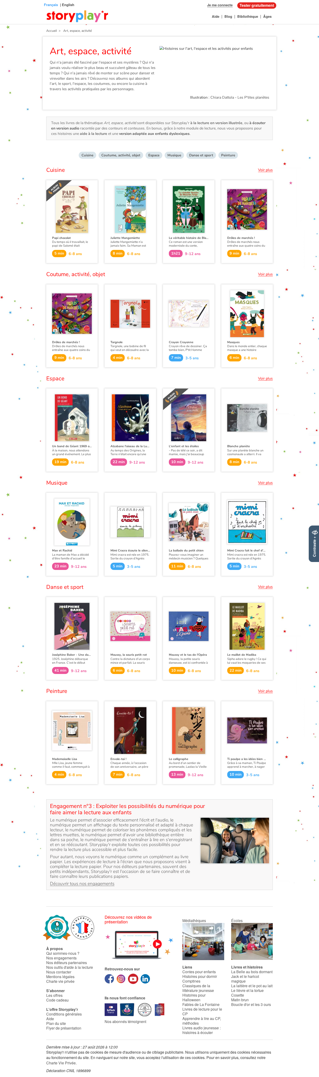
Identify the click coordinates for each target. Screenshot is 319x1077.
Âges (267, 16)
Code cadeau (57, 1000)
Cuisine (87, 155)
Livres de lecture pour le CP (202, 1011)
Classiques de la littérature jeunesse (198, 988)
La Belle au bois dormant (252, 971)
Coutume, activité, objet (120, 155)
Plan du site (56, 1023)
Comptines (191, 981)
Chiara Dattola (222, 97)
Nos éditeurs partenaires (66, 962)
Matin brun (240, 999)
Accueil (51, 31)
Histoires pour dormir (199, 976)
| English (66, 4)
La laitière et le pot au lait (252, 985)
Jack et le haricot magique (245, 979)
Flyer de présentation (63, 1028)
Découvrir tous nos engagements (82, 883)
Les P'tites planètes (253, 97)
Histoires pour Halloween (194, 997)
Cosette (237, 995)
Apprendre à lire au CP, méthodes (201, 1021)
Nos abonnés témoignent (125, 1021)
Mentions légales (60, 976)
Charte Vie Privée (61, 1063)
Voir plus (265, 170)
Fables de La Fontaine (201, 1004)
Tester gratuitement (257, 5)
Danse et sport (201, 155)
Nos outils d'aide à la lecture (69, 967)
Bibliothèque (247, 16)
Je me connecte (220, 4)
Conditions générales (64, 1014)
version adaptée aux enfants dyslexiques (154, 133)
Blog (228, 16)
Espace (154, 155)
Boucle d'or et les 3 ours (251, 1004)
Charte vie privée (60, 981)
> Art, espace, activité (74, 31)
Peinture (228, 155)
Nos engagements (61, 958)
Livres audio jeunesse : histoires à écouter (201, 1030)
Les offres (54, 995)
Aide (215, 16)
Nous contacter (58, 972)
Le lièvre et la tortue (247, 990)
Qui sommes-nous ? (62, 953)
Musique (174, 155)
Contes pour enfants (199, 971)
